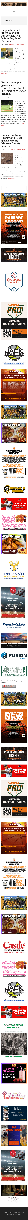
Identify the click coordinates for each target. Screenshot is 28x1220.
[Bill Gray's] (14, 442)
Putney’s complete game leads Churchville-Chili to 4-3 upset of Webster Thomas (13, 88)
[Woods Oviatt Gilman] (13, 617)
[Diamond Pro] (14, 339)
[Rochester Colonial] (14, 629)
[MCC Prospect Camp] (14, 206)
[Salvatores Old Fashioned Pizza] (14, 530)
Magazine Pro (16, 1212)
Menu (15, 11)
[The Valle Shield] (14, 648)
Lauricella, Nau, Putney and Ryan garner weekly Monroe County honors (11, 140)
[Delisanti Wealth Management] (14, 582)
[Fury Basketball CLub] (14, 244)
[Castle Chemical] (14, 956)
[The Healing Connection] (14, 1102)
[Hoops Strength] (14, 478)
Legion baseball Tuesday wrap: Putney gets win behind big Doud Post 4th (11, 35)
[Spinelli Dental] (14, 676)
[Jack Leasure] (14, 364)
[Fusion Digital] (14, 658)
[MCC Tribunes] (14, 494)
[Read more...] (4, 73)
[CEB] (14, 1146)
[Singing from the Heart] (14, 1059)
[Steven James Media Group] (14, 1121)
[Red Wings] (14, 509)
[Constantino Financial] (14, 298)
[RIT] (14, 262)
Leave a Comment (20, 44)
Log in (19, 1214)
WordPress (15, 1214)
